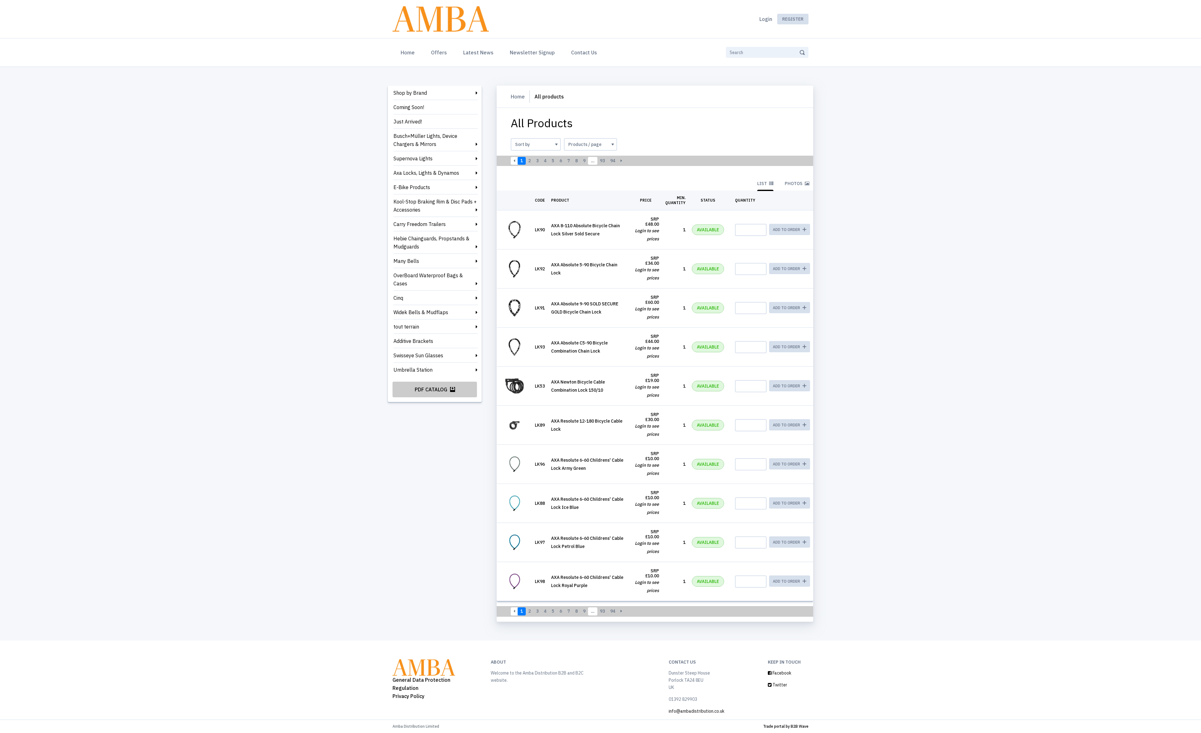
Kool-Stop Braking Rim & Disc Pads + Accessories (435, 205)
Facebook (781, 673)
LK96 (540, 464)
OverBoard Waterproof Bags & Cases (428, 279)
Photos (794, 183)
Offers (439, 52)
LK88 (540, 503)
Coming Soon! (408, 107)
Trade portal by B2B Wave (785, 726)
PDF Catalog (431, 389)
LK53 (540, 386)
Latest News (478, 52)
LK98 (540, 581)
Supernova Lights (413, 158)
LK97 (540, 542)
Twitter (779, 685)
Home (409, 52)
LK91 (540, 308)
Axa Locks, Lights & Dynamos (426, 173)
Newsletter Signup (532, 52)
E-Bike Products (411, 187)
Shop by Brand (410, 93)
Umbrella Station (413, 370)
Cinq (398, 298)
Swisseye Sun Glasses (418, 355)
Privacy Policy (408, 696)
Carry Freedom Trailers (419, 224)
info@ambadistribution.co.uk (696, 711)
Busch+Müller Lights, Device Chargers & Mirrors (425, 140)
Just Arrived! (407, 121)
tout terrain (406, 327)
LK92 (540, 269)
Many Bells (406, 261)
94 (612, 160)
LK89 (540, 425)
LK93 (540, 347)
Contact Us (584, 52)
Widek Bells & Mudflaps (420, 312)
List (762, 183)
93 (602, 160)
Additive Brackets (413, 341)
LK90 (540, 230)
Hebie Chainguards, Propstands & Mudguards (431, 242)
